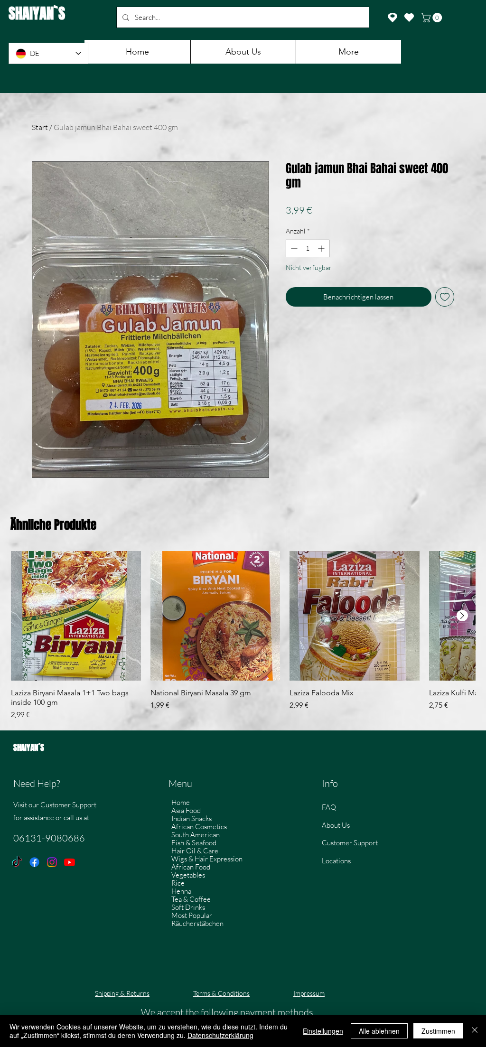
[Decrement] (293, 248)
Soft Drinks (188, 907)
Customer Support (68, 804)
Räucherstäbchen (197, 923)
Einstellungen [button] (323, 1031)
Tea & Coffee (191, 899)
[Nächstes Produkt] (462, 615)
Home (180, 802)
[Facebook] (34, 862)
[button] (432, 17)
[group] (243, 636)
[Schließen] (474, 1030)
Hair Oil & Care (194, 851)
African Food (190, 867)
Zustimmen (438, 1031)
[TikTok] (16, 862)
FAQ (329, 807)
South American (195, 835)
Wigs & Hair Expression (207, 859)
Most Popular (191, 915)
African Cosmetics (199, 827)
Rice (178, 883)
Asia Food (186, 810)
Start (40, 127)
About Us (336, 825)
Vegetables (188, 875)
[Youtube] (69, 862)
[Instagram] (52, 862)
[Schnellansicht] (76, 616)
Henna (181, 891)
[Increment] (322, 248)
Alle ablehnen (379, 1031)
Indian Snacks (191, 818)
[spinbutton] (307, 248)
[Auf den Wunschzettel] (445, 297)
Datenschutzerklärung (220, 1035)
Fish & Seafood (193, 843)
